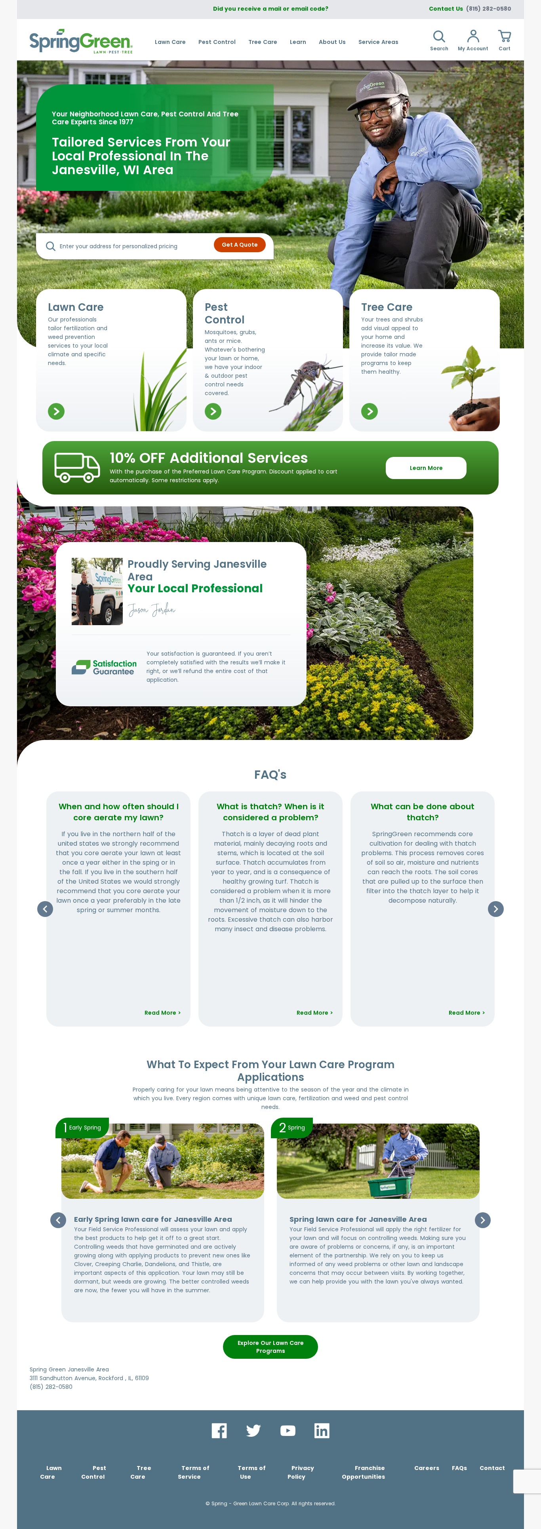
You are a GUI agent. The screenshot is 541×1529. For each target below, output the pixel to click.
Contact (492, 1468)
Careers (426, 1468)
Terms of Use (252, 1472)
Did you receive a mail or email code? (270, 9)
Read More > (163, 1013)
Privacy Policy (301, 1472)
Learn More (426, 468)
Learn (298, 42)
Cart (505, 48)
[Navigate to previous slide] (45, 909)
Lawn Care (170, 42)
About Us (332, 42)
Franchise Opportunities (363, 1472)
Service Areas (378, 42)
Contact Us (446, 9)
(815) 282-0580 (488, 9)
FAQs (459, 1468)
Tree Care (262, 42)
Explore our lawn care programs (271, 1347)
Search (439, 48)
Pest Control (217, 42)
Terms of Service (194, 1472)
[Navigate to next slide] (496, 909)
